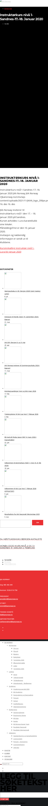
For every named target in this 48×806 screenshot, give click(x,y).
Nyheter (8, 9)
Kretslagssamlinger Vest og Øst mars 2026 (20, 391)
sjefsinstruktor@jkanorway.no (11, 622)
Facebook (10, 564)
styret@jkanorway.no (8, 606)
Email (7, 562)
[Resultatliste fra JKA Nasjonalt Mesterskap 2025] (12, 511)
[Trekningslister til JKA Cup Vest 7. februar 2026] (12, 411)
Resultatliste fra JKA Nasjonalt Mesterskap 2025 (22, 514)
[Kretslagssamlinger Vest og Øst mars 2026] (12, 388)
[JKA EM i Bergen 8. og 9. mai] (12, 340)
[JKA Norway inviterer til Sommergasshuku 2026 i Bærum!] (12, 363)
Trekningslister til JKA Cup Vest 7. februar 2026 (21, 414)
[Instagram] (5, 630)
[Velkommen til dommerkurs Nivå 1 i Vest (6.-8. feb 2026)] (12, 460)
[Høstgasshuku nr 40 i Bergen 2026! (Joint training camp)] (12, 288)
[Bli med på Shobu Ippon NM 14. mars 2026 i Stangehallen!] (12, 434)
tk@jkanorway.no (6, 615)
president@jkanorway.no (9, 599)
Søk (37, 522)
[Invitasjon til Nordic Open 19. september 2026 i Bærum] (12, 314)
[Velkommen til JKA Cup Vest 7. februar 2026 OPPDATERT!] (12, 486)
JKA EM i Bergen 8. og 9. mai (14, 342)
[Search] (1, 764)
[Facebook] (5, 628)
